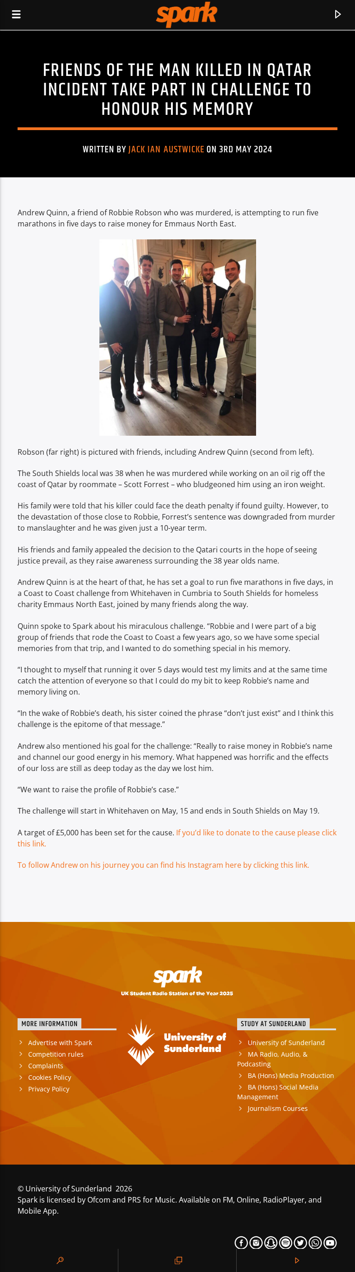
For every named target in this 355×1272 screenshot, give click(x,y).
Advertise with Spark (60, 1042)
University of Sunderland (286, 1042)
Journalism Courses (278, 1108)
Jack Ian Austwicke (166, 149)
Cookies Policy (49, 1077)
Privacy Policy (48, 1088)
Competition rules (56, 1054)
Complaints (45, 1065)
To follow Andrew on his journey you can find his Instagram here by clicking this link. (163, 865)
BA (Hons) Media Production (291, 1075)
